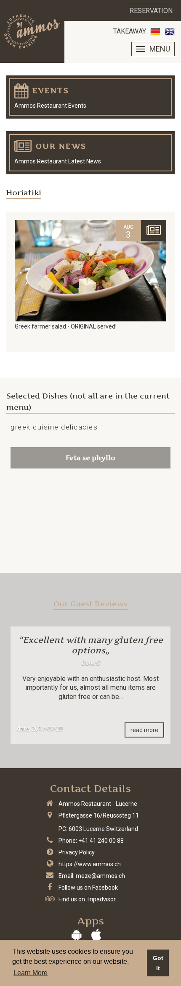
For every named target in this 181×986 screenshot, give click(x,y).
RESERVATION (151, 11)
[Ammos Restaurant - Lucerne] (32, 31)
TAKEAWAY (129, 31)
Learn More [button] (30, 972)
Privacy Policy (77, 852)
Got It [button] (158, 963)
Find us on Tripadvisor (87, 899)
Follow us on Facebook (88, 887)
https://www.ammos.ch (90, 864)
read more (144, 730)
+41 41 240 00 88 (101, 840)
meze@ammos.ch (100, 875)
